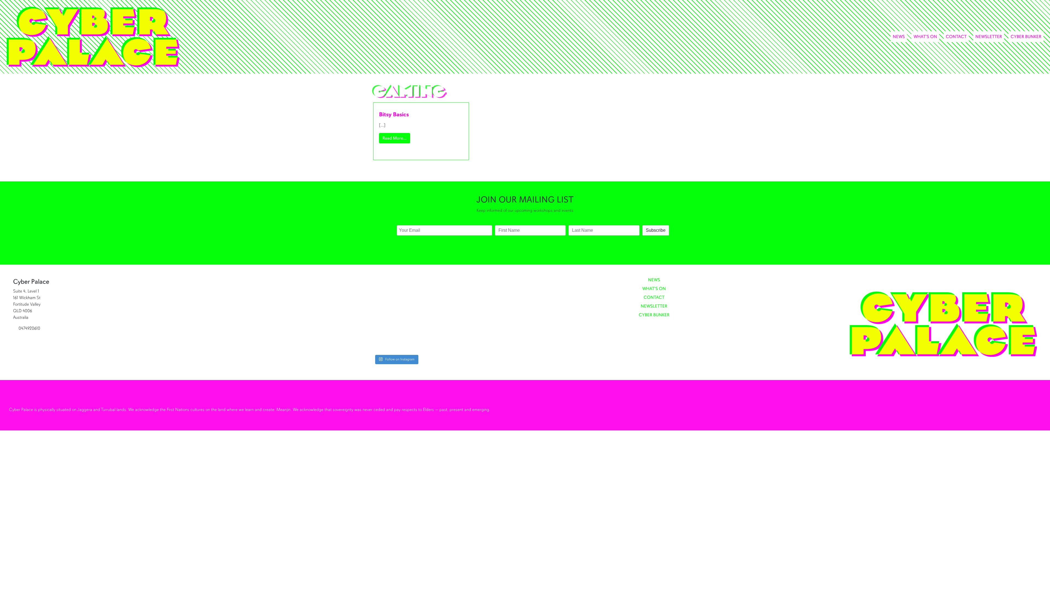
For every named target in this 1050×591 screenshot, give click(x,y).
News (899, 36)
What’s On (925, 36)
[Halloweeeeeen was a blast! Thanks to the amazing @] (459, 315)
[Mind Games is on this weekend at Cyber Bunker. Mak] (333, 315)
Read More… (396, 138)
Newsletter (988, 36)
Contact (956, 36)
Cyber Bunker (1026, 36)
